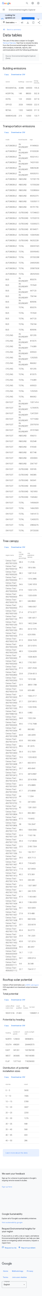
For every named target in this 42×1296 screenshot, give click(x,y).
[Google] (7, 1263)
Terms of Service (9, 43)
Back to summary (14, 29)
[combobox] (11, 22)
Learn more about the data (17, 1153)
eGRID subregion (32, 985)
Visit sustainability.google (12, 1222)
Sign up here (7, 1187)
